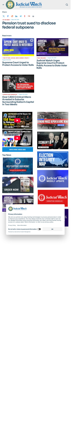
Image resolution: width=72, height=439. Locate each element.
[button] (3, 5)
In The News (6, 19)
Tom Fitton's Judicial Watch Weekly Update (16, 58)
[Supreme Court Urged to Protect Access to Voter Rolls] (18, 47)
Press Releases (41, 58)
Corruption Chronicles (10, 94)
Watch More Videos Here (17, 149)
